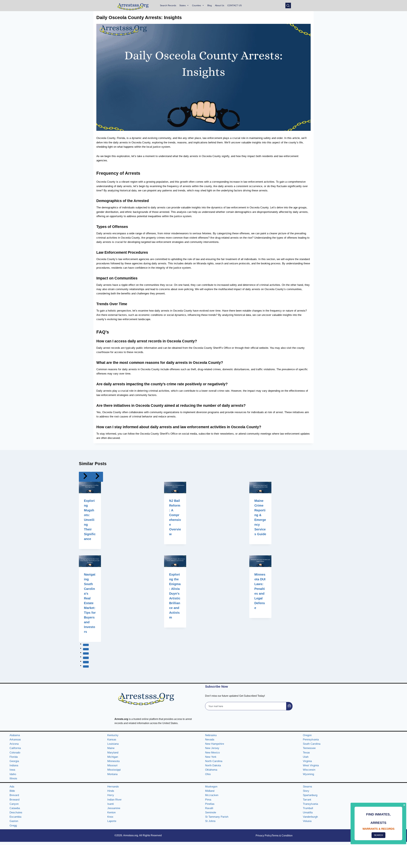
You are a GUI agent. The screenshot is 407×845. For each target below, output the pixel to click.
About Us (219, 5)
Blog (209, 5)
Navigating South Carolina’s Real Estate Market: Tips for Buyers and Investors (90, 603)
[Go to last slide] (85, 477)
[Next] (97, 477)
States (182, 5)
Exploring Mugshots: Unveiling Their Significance (90, 520)
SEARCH (378, 835)
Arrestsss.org (130, 835)
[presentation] (90, 487)
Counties (196, 5)
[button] (288, 5)
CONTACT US (234, 5)
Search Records (168, 5)
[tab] (86, 645)
